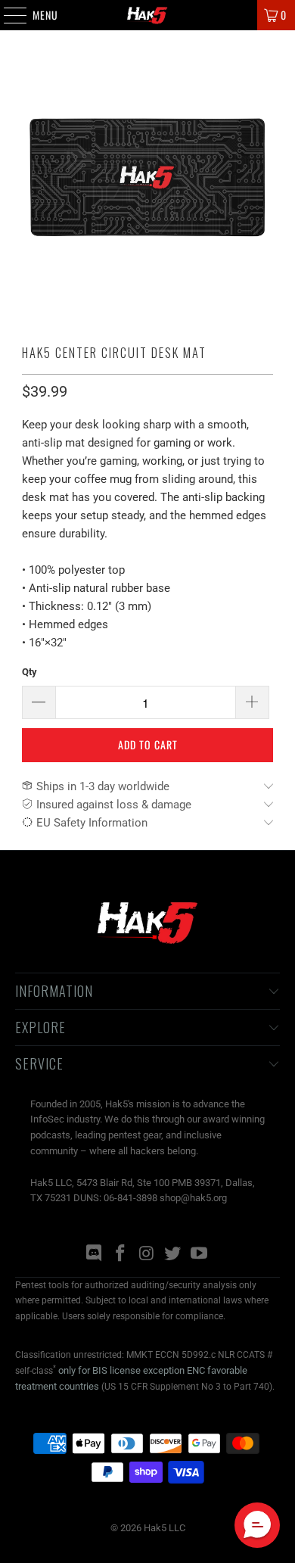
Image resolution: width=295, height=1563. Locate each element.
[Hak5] (148, 15)
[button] (257, 1525)
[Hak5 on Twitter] (173, 1255)
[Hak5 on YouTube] (199, 1255)
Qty (29, 671)
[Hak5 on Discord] (94, 1255)
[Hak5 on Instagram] (146, 1255)
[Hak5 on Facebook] (120, 1255)
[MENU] (7, 15)
